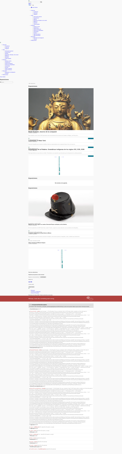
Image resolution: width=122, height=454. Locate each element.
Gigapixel (35, 14)
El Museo (33, 25)
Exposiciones (36, 17)
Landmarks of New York (37, 140)
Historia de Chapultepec (38, 30)
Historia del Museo (37, 29)
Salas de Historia (37, 34)
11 (59, 169)
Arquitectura (36, 27)
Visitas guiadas (37, 24)
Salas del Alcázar (37, 35)
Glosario (35, 39)
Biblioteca (35, 21)
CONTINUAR (43, 277)
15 (59, 174)
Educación (33, 36)
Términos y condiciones (36, 291)
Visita (32, 15)
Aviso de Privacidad (35, 292)
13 (59, 171)
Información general (38, 16)
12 (59, 170)
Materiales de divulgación (39, 37)
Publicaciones (34, 40)
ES (30, 5)
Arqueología (36, 31)
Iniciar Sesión (35, 7)
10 (59, 168)
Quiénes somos (37, 26)
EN (33, 5)
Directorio (33, 290)
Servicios (35, 22)
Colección (33, 10)
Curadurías (36, 11)
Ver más (90, 138)
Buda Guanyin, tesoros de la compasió (42, 132)
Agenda (35, 19)
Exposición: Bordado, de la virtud (40, 20)
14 (59, 173)
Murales (35, 32)
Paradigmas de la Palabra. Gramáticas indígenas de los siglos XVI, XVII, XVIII (56, 149)
